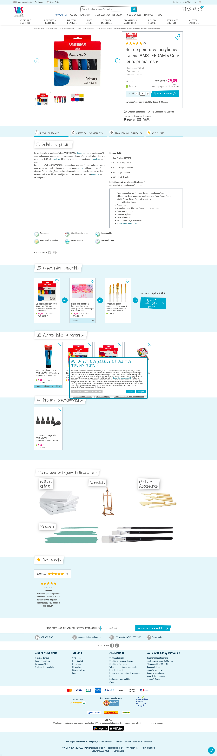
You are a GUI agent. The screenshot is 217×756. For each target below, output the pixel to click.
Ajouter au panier (163, 93)
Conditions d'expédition (118, 664)
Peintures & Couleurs (52, 28)
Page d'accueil (39, 28)
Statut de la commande (156, 676)
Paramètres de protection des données (124, 673)
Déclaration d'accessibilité (119, 679)
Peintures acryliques (105, 28)
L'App (111, 682)
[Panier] (200, 9)
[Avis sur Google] (77, 701)
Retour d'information (155, 679)
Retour (112, 676)
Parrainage (76, 664)
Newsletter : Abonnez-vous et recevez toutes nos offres (73, 628)
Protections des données (82, 396)
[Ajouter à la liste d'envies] (177, 37)
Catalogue (76, 658)
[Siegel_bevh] (111, 703)
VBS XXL (73, 15)
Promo (159, 15)
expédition (175, 87)
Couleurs (80, 153)
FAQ (74, 673)
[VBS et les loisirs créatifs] (19, 11)
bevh (120, 698)
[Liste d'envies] (189, 9)
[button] (36, 60)
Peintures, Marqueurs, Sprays (71, 28)
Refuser (130, 391)
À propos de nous (42, 658)
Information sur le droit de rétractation (129, 396)
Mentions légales (103, 396)
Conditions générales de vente (121, 661)
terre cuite (95, 174)
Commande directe (116, 658)
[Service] (183, 9)
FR (203, 2)
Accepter (141, 391)
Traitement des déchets (44, 667)
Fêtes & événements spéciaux (107, 15)
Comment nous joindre (156, 673)
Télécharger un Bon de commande (123, 667)
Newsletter (76, 667)
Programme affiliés (42, 661)
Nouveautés (61, 15)
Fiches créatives (133, 15)
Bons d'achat (77, 661)
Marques (148, 15)
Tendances (85, 15)
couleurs (56, 159)
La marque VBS (41, 664)
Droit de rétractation (117, 670)
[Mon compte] (194, 9)
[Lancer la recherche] (134, 9)
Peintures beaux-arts (89, 28)
